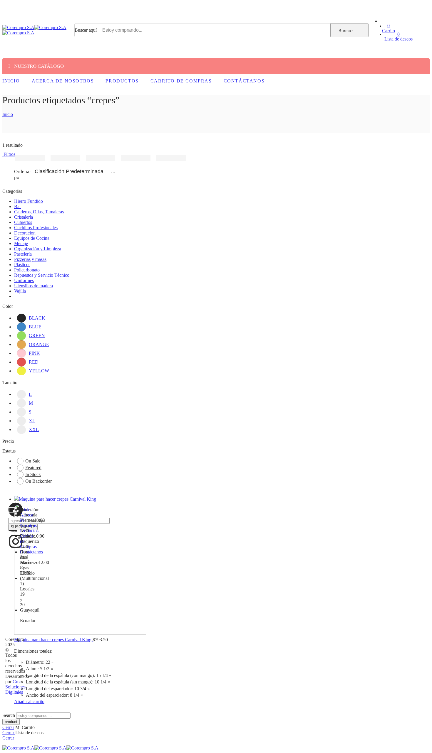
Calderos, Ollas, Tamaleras (39, 211)
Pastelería (23, 253)
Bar (17, 206)
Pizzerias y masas (30, 259)
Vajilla (20, 290)
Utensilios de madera (33, 285)
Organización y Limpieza (37, 248)
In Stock (33, 474)
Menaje (21, 243)
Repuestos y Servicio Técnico (41, 275)
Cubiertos (23, 222)
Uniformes (24, 280)
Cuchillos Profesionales (36, 227)
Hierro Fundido (28, 201)
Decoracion (25, 232)
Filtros (8, 154)
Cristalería (23, 217)
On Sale (32, 460)
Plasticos (22, 264)
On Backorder (38, 481)
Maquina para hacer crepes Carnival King (53, 639)
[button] (29, 701)
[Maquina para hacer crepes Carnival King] (66, 566)
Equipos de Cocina (31, 238)
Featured (33, 467)
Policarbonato (27, 269)
